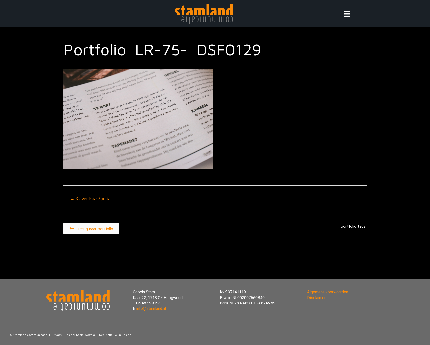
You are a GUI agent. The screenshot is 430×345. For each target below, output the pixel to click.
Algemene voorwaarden (327, 292)
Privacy (57, 335)
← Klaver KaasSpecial (90, 198)
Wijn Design (123, 335)
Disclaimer (316, 297)
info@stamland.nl (151, 308)
